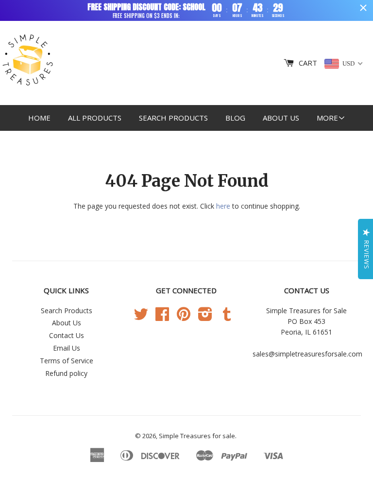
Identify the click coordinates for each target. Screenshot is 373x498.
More (327, 118)
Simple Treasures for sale (197, 435)
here (223, 206)
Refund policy (66, 373)
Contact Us (66, 335)
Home (39, 118)
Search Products (173, 118)
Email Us (66, 348)
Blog (235, 118)
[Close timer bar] (363, 8)
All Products (94, 118)
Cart (308, 63)
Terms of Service (66, 360)
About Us (281, 118)
